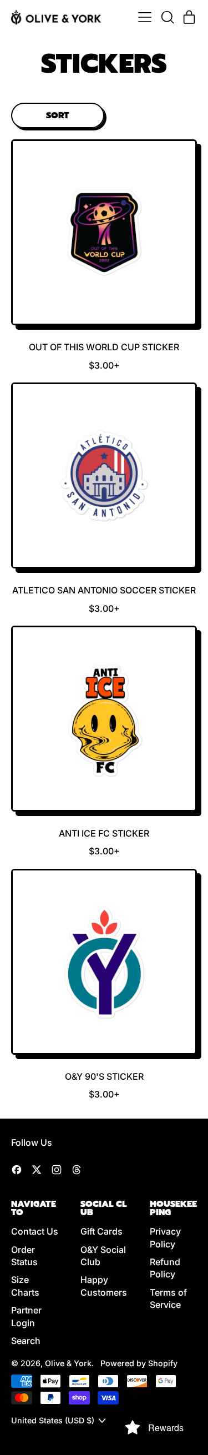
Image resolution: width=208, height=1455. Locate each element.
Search (25, 1340)
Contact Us (34, 1231)
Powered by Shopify (138, 1363)
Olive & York (68, 1363)
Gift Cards (101, 1231)
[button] (167, 17)
